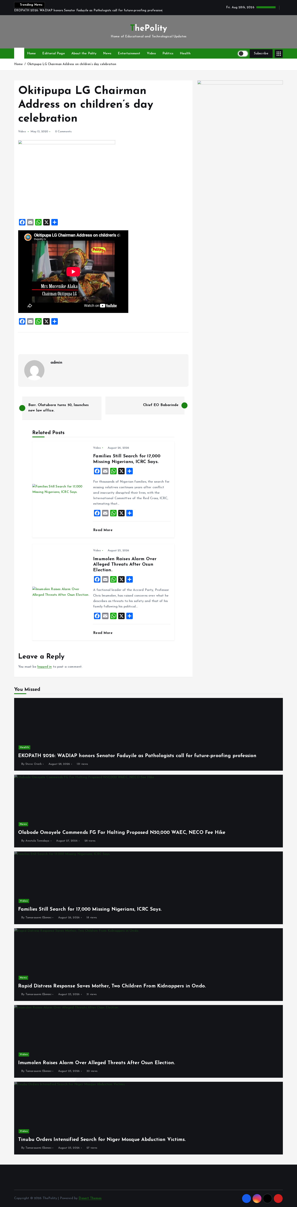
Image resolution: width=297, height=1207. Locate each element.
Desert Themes (90, 1198)
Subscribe (261, 53)
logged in (44, 666)
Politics (167, 53)
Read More (103, 530)
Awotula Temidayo (37, 840)
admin (56, 363)
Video (151, 53)
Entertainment (129, 53)
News (107, 53)
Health (185, 53)
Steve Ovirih (33, 764)
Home (31, 53)
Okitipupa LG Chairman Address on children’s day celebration (71, 64)
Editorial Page (53, 53)
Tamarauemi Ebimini (38, 917)
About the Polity (84, 53)
